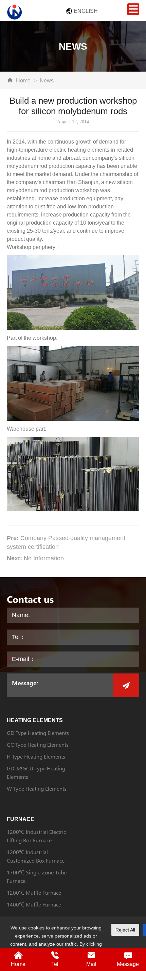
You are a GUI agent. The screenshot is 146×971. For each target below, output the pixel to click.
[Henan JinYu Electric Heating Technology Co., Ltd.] (14, 11)
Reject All (125, 929)
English (86, 11)
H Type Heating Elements (36, 756)
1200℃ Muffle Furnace (34, 892)
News (47, 80)
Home (23, 80)
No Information (44, 558)
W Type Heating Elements (37, 788)
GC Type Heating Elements (38, 744)
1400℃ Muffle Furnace (34, 904)
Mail (91, 964)
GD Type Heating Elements (38, 732)
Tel (54, 964)
